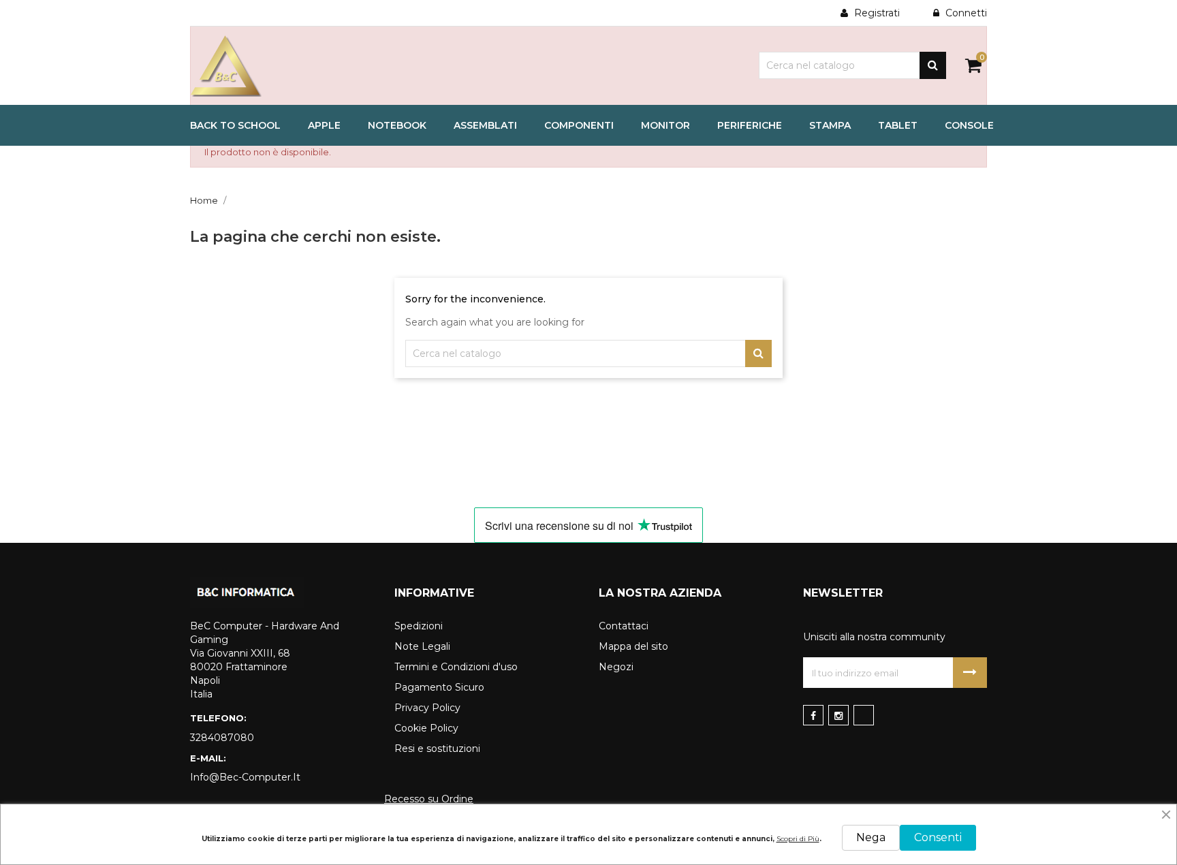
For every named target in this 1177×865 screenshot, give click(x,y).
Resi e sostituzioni (437, 748)
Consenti (938, 837)
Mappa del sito (633, 646)
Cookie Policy (426, 728)
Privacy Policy (427, 708)
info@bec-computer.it (245, 777)
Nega (870, 837)
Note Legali (422, 646)
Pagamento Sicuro (439, 687)
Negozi (616, 667)
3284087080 (222, 738)
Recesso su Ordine (428, 799)
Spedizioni (418, 626)
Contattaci (623, 626)
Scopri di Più (797, 838)
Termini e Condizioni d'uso (456, 667)
